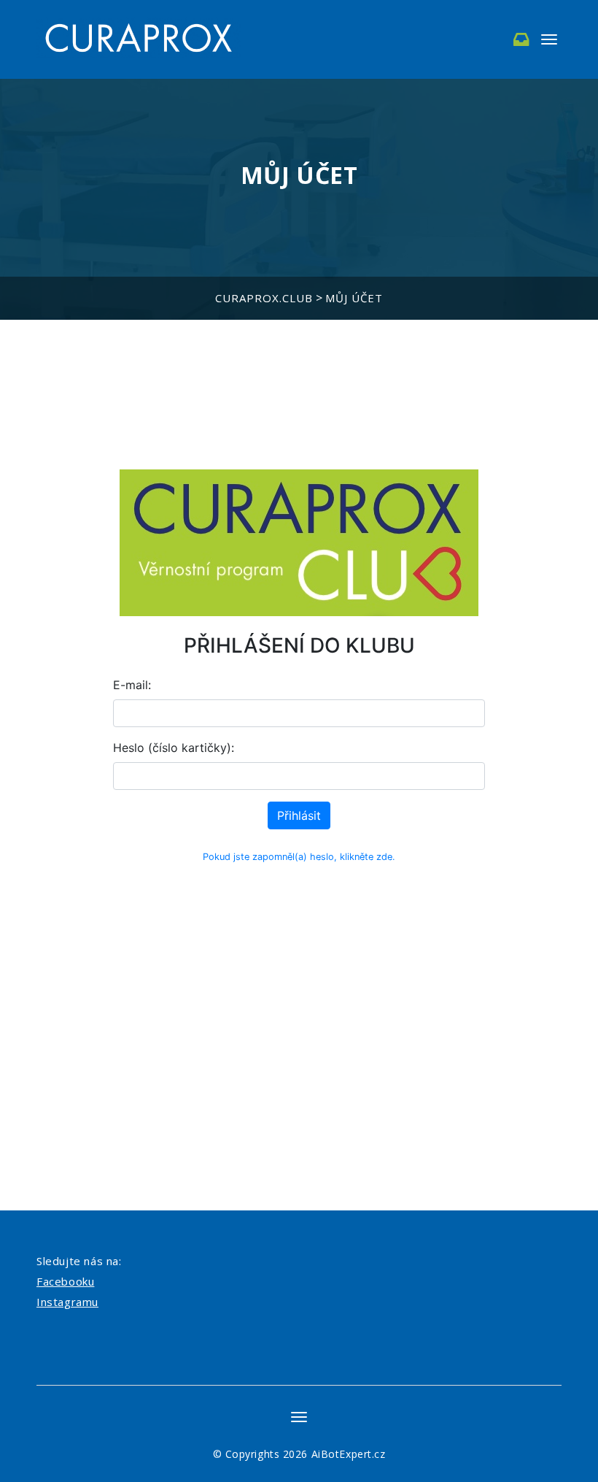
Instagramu (67, 1301)
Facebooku (65, 1281)
